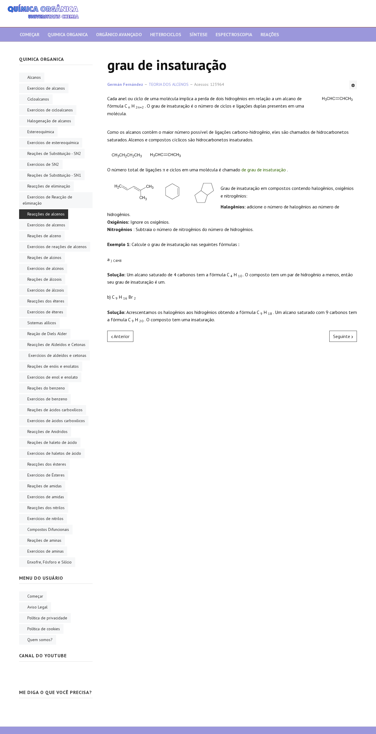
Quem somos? (40, 639)
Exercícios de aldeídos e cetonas (56, 355)
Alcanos (34, 77)
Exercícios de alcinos (45, 268)
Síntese (198, 34)
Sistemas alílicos (41, 322)
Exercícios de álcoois (45, 290)
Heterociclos (165, 34)
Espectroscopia (234, 34)
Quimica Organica (68, 34)
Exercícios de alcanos (46, 88)
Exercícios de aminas (45, 551)
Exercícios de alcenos (46, 225)
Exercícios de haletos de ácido (54, 453)
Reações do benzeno (46, 388)
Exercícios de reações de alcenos (57, 246)
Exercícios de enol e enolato (52, 377)
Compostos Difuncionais (48, 529)
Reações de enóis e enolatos (53, 366)
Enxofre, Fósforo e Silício (49, 562)
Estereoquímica (40, 131)
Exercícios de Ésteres (46, 475)
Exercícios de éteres (45, 312)
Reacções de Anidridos (47, 431)
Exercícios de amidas (45, 496)
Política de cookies (43, 628)
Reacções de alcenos (46, 214)
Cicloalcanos (38, 99)
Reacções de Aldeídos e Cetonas (56, 344)
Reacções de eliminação (48, 186)
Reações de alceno (44, 235)
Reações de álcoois (44, 279)
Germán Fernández (125, 84)
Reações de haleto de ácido (52, 442)
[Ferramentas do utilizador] (353, 85)
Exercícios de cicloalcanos (50, 110)
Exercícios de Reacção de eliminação (47, 200)
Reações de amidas (44, 486)
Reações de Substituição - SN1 (54, 175)
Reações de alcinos (44, 257)
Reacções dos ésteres (46, 464)
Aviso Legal (37, 607)
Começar (29, 34)
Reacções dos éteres (45, 301)
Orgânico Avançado (119, 34)
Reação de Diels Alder (47, 333)
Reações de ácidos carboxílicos (55, 409)
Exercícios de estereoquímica (53, 142)
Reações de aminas (44, 540)
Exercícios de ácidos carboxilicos (56, 420)
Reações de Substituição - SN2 (54, 153)
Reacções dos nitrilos (46, 507)
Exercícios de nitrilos (45, 518)
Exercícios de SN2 (43, 164)
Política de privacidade (47, 618)
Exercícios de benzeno (47, 399)
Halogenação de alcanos (49, 120)
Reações (270, 34)
